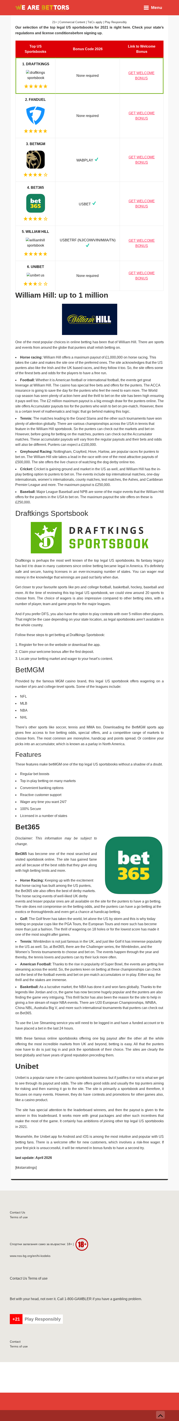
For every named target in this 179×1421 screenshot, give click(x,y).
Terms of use (19, 1217)
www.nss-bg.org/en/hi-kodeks (30, 1256)
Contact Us (17, 1212)
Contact (15, 1341)
